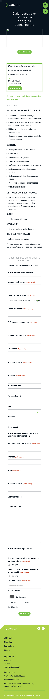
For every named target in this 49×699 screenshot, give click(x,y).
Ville (9, 406)
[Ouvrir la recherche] (45, 11)
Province (11, 417)
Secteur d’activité (20, 309)
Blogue (7, 650)
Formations (9, 646)
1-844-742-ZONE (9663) (14, 676)
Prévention (8, 660)
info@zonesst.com (12, 679)
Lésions (7, 664)
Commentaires (14, 506)
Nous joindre (9, 672)
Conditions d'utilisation (33, 695)
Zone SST (8, 638)
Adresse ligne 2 (14, 396)
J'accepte (14, 565)
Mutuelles (8, 642)
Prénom (16, 457)
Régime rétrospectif (12, 667)
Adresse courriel (20, 362)
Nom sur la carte (15, 590)
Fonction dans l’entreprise (24, 443)
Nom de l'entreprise (21, 282)
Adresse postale (14, 385)
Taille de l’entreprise (21, 295)
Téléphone (17, 349)
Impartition (9, 657)
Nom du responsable (21, 335)
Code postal (13, 427)
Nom (14, 470)
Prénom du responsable (23, 322)
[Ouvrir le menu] (45, 5)
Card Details (13, 607)
